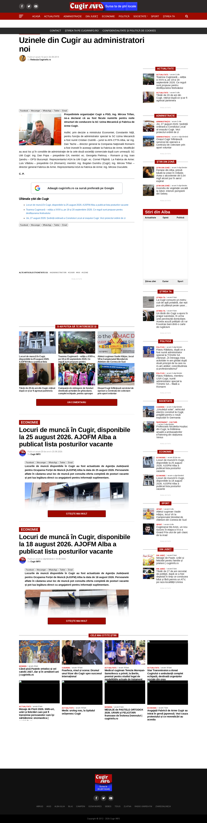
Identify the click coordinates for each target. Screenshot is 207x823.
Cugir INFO (35, 454)
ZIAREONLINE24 (163, 806)
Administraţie (73, 16)
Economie (108, 16)
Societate (139, 16)
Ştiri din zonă (103, 24)
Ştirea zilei (150, 281)
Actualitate (52, 16)
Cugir (71, 273)
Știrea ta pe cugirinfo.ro (82, 30)
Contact (55, 30)
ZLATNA (127, 806)
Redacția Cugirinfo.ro (40, 59)
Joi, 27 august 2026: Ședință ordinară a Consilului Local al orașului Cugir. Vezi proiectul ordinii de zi (76, 218)
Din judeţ (92, 16)
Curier (165, 281)
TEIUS (117, 806)
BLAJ (70, 806)
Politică (124, 16)
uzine (85, 273)
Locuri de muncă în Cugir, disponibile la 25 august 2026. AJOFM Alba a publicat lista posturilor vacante (77, 205)
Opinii (165, 217)
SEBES (108, 806)
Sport (155, 16)
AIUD (48, 806)
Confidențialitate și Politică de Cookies (129, 30)
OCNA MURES (95, 806)
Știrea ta (169, 16)
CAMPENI (80, 806)
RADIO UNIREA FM (143, 806)
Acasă (36, 16)
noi (78, 273)
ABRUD (39, 806)
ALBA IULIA (59, 806)
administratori (58, 273)
